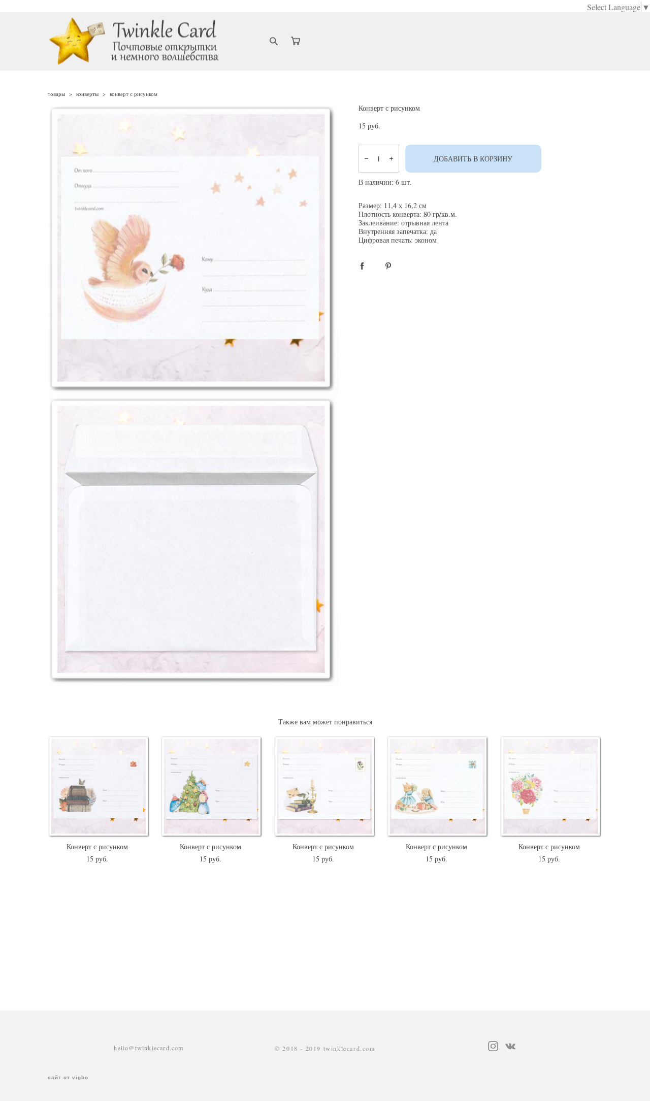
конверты (87, 93)
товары (56, 93)
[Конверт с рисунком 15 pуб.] (99, 787)
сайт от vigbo (68, 1077)
